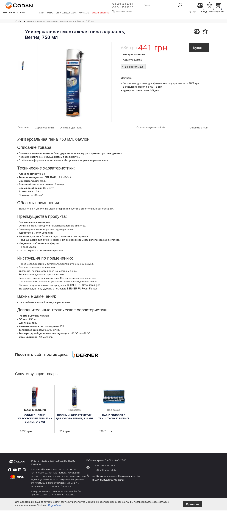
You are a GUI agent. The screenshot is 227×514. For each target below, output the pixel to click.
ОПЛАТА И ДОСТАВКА (66, 12)
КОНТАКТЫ (84, 12)
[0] (200, 6)
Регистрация (216, 11)
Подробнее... (55, 505)
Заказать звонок (124, 11)
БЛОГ (42, 12)
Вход (204, 11)
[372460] (74, 82)
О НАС (50, 12)
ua (194, 11)
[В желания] (205, 31)
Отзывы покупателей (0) (151, 127)
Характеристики (44, 127)
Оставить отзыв (198, 127)
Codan (18, 21)
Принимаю (192, 504)
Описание (23, 127)
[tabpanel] (23, 65)
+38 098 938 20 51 (122, 3)
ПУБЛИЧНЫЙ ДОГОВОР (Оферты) (108, 479)
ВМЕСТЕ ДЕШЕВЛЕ (100, 12)
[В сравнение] (197, 31)
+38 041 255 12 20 (122, 7)
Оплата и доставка (71, 127)
